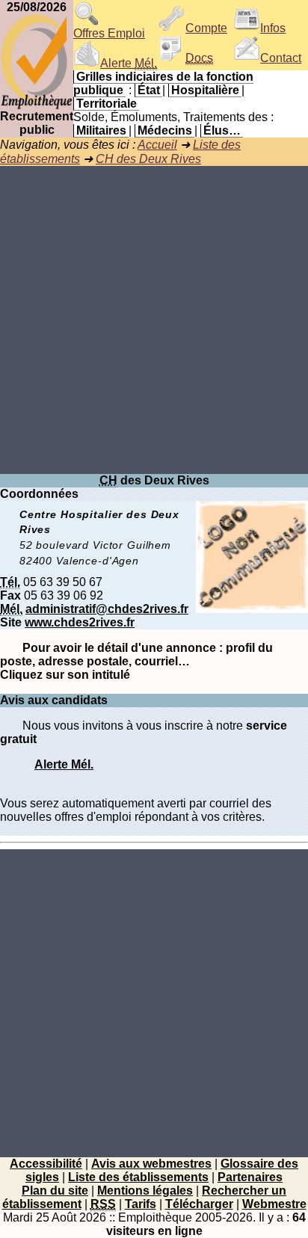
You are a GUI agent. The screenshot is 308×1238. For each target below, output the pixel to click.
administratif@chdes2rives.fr (106, 609)
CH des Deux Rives (148, 159)
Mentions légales (145, 1190)
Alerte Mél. (63, 764)
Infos (273, 28)
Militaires (101, 130)
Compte (206, 28)
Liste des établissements (138, 1177)
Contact (280, 58)
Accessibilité (46, 1163)
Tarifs (140, 1204)
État (149, 90)
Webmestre (274, 1204)
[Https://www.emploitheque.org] (36, 105)
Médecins (165, 130)
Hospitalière (205, 90)
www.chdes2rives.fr (80, 622)
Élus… (222, 130)
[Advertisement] (154, 320)
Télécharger (199, 1204)
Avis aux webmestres (151, 1163)
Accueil (157, 144)
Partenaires (250, 1177)
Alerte (128, 63)
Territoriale (106, 103)
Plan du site (55, 1190)
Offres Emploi (109, 33)
